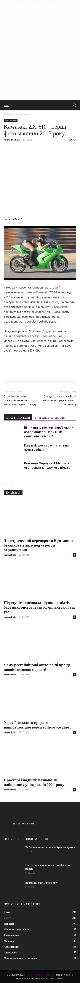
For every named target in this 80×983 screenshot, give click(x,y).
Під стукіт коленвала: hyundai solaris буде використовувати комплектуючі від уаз (39, 607)
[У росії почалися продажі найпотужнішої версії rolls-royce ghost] (40, 700)
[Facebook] (7, 148)
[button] (6, 105)
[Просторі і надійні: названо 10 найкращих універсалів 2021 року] (40, 758)
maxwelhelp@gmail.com (52, 823)
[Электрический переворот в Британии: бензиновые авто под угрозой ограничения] (40, 518)
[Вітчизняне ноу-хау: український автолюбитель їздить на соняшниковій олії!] (13, 432)
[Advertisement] (40, 59)
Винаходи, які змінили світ (41, 883)
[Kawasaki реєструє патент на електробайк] (13, 449)
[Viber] (33, 148)
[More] (76, 148)
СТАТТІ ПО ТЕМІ (18, 417)
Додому (8, 114)
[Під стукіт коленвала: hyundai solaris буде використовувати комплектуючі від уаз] (40, 580)
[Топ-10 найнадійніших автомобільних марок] (13, 869)
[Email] (59, 148)
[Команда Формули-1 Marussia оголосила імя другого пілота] (13, 467)
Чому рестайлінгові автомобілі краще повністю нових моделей (37, 667)
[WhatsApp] (50, 148)
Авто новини (22, 114)
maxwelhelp (13, 139)
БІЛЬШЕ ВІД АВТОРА (50, 417)
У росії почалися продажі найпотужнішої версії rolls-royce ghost (37, 724)
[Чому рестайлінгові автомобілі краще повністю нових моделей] (40, 642)
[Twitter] (16, 148)
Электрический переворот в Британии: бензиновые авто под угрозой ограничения (38, 545)
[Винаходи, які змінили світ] (13, 887)
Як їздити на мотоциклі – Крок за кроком (50, 847)
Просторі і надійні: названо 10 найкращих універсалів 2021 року (34, 782)
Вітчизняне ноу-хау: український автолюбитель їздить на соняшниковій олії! (48, 432)
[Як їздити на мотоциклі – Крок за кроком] (13, 851)
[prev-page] (6, 481)
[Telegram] (41, 148)
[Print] (67, 148)
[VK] (24, 148)
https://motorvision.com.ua (40, 974)
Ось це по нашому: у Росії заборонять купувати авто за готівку (58, 400)
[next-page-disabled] (12, 481)
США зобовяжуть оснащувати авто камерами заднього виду (20, 400)
